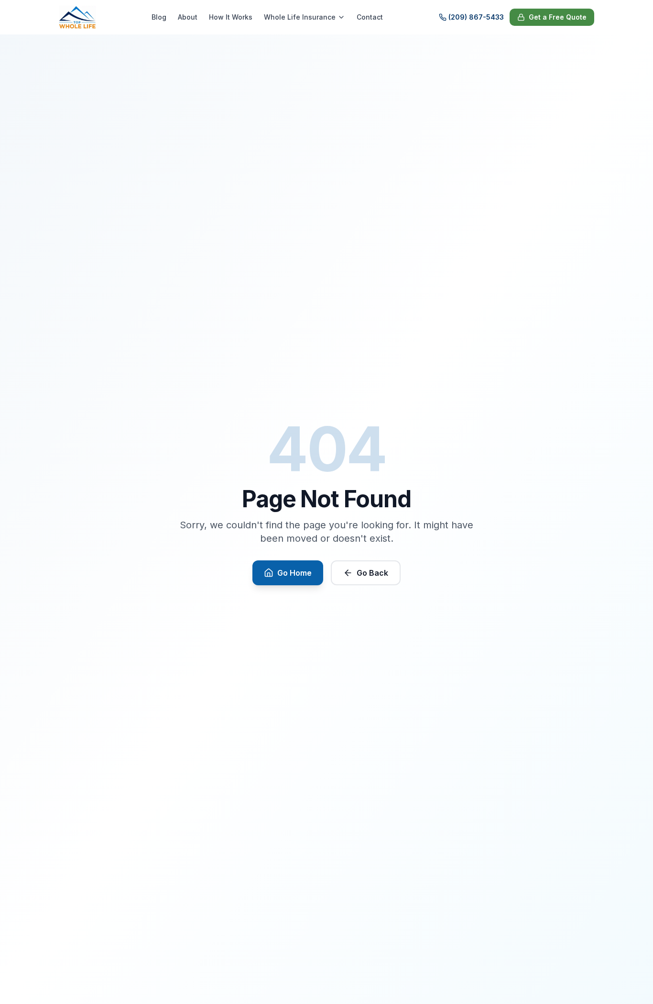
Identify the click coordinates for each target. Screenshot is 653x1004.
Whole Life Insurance (300, 17)
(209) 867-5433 (476, 17)
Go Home (294, 573)
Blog (159, 17)
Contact (370, 17)
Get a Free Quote (558, 17)
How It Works (230, 17)
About (187, 17)
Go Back (372, 573)
